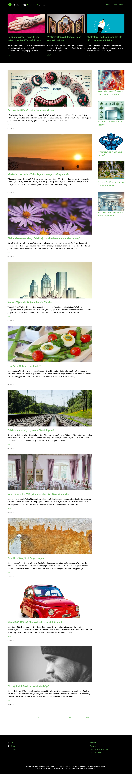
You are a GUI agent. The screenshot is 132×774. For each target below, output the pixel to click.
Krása (114, 5)
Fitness (108, 5)
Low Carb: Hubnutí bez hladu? (24, 366)
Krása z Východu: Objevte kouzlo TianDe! (30, 302)
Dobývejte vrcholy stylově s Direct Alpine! (31, 430)
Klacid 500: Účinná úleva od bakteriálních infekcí (35, 622)
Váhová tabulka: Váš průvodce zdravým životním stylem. (39, 494)
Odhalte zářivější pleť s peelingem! (26, 558)
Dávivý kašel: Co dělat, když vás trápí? (28, 686)
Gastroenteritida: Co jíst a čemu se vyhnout (31, 110)
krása (9, 55)
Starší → (89, 718)
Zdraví (121, 5)
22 (70, 718)
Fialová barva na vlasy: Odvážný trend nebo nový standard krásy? (44, 238)
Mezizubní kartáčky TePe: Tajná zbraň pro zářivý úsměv (39, 174)
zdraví (49, 55)
